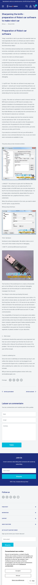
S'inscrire (19, 476)
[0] (34, 6)
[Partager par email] (21, 380)
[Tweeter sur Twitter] (17, 380)
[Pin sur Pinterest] (14, 380)
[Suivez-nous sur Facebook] (3, 497)
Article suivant (30, 391)
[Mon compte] (30, 6)
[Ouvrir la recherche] (27, 6)
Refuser (18, 575)
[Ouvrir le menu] (3, 6)
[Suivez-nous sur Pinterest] (14, 497)
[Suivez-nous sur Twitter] (7, 497)
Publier (12, 445)
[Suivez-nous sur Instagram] (10, 497)
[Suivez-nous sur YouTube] (18, 497)
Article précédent (9, 391)
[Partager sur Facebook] (10, 380)
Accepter (18, 571)
